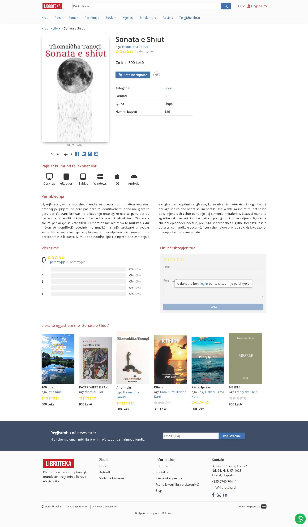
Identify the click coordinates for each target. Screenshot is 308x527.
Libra (56, 28)
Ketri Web (167, 513)
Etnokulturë (148, 17)
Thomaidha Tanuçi (135, 46)
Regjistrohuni (232, 436)
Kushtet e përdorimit (76, 506)
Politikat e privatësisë (104, 506)
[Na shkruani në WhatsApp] (300, 519)
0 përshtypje (144, 51)
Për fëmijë (92, 17)
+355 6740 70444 (224, 481)
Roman (73, 17)
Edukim (111, 17)
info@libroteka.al (224, 487)
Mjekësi (128, 17)
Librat (103, 466)
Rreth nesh (163, 466)
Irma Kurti (55, 392)
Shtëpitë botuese (111, 478)
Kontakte (162, 472)
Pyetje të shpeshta (169, 478)
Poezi (58, 17)
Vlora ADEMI (94, 392)
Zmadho (78, 145)
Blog (159, 490)
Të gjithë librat (189, 17)
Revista (168, 17)
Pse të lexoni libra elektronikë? (177, 484)
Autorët (104, 472)
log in (204, 283)
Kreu (45, 17)
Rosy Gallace (207, 392)
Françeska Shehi (246, 392)
